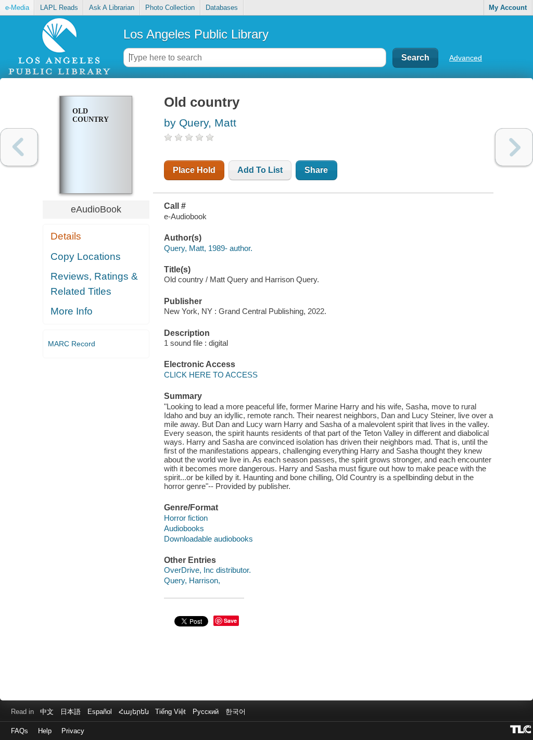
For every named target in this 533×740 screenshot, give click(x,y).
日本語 (70, 712)
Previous (19, 147)
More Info (71, 311)
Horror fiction (186, 517)
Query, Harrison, (192, 580)
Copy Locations (85, 256)
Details (65, 236)
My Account (508, 7)
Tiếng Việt (170, 712)
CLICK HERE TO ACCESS (211, 374)
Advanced (465, 58)
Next (514, 147)
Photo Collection (170, 7)
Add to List (260, 170)
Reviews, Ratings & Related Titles (94, 284)
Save (230, 620)
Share (316, 170)
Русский (206, 712)
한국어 (235, 712)
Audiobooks (184, 528)
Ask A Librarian (111, 7)
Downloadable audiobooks (208, 538)
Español (99, 712)
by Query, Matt (200, 123)
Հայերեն (134, 712)
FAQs (19, 731)
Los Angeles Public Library (196, 34)
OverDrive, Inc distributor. (207, 570)
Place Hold (194, 170)
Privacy (72, 731)
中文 (47, 712)
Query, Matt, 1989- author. (208, 248)
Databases (222, 7)
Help (45, 731)
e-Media (17, 7)
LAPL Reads (59, 7)
